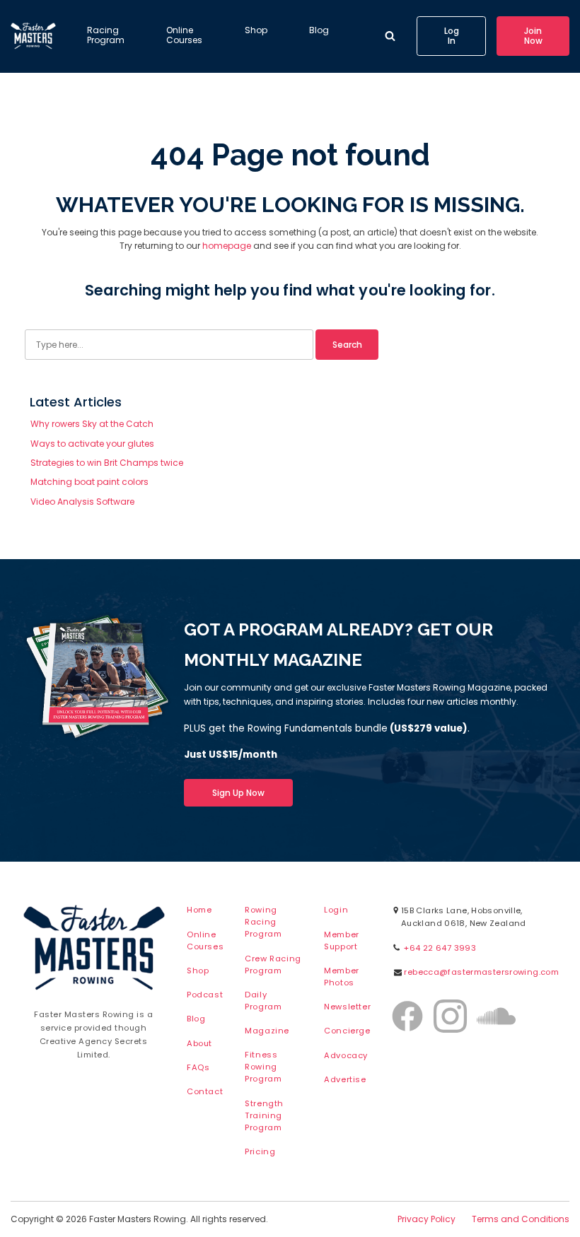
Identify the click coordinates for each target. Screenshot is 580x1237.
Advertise (345, 1079)
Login (336, 909)
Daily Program (263, 1000)
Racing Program (105, 35)
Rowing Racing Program (263, 921)
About (199, 1043)
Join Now (533, 36)
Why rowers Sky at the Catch (91, 424)
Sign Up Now (238, 793)
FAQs (198, 1067)
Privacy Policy (427, 1219)
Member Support (341, 940)
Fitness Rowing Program (263, 1066)
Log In (451, 36)
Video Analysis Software (82, 502)
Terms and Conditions (520, 1219)
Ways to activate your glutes (92, 444)
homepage (226, 246)
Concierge (347, 1030)
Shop (256, 30)
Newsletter (347, 1006)
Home (199, 909)
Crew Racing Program (273, 964)
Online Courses (184, 35)
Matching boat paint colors (89, 482)
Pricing (260, 1151)
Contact (205, 1091)
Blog (319, 30)
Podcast (205, 994)
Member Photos (341, 976)
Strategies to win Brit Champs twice (106, 463)
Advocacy (346, 1055)
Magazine (267, 1030)
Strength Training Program (264, 1115)
